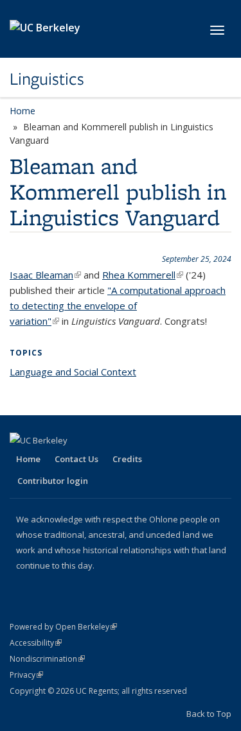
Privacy (26, 674)
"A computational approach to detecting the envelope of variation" (118, 305)
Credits (127, 459)
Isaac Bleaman (45, 274)
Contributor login (52, 480)
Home (22, 111)
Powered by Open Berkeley (63, 626)
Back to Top (208, 713)
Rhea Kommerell (142, 274)
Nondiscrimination (47, 658)
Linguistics (47, 78)
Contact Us (76, 459)
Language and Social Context (73, 371)
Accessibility (36, 642)
